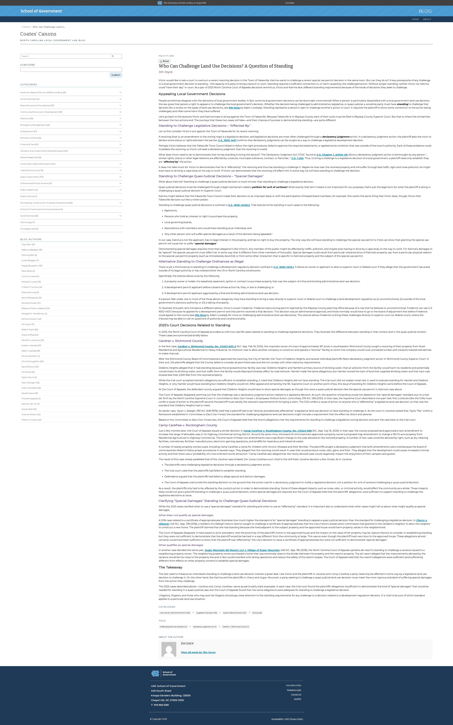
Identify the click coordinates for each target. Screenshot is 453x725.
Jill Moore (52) (28, 372)
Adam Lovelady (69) (30, 351)
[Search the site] (112, 56)
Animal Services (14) (29, 99)
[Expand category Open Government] (120, 177)
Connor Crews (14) (30, 276)
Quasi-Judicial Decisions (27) (234, 613)
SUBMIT (115, 75)
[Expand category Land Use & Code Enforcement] (120, 164)
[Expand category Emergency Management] (120, 125)
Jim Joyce (165, 72)
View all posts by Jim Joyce (198, 652)
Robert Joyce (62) (29, 329)
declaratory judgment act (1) (204, 626)
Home (26, 27)
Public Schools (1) (28, 196)
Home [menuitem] (415, 19)
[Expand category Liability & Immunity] (120, 170)
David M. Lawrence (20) (32, 340)
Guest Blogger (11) (30, 260)
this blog (234, 107)
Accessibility (289, 3)
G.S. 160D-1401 (227, 140)
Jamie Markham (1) (30, 356)
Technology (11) (27, 222)
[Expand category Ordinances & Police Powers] (120, 183)
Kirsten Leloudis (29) (31, 345)
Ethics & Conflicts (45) (30, 138)
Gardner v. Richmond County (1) (236, 626)
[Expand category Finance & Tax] (120, 144)
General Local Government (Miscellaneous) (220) (44, 151)
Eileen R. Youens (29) (31, 420)
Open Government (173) (32, 177)
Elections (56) (26, 118)
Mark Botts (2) (28, 271)
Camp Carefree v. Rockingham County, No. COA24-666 (277, 430)
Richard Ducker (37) (31, 303)
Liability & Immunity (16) (31, 170)
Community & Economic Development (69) (41, 112)
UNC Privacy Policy (294, 719)
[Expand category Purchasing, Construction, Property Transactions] (120, 203)
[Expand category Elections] (120, 118)
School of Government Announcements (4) (41, 209)
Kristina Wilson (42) (31, 414)
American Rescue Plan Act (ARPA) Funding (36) (43, 92)
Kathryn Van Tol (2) (30, 404)
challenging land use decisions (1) (173, 626)
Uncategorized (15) (29, 229)
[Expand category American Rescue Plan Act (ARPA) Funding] (120, 92)
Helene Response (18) (30, 157)
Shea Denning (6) (30, 292)
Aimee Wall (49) (29, 409)
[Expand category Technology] (120, 222)
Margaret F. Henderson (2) (34, 314)
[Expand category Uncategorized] (120, 229)
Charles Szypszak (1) (31, 398)
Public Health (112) (29, 190)
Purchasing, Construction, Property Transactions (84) (46, 203)
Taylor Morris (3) (29, 377)
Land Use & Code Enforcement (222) (175, 613)
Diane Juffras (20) (29, 335)
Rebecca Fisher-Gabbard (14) (35, 308)
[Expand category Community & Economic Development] (120, 112)
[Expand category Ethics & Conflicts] (120, 138)
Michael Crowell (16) (31, 282)
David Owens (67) (29, 393)
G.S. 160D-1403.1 (284, 267)
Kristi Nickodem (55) (31, 388)
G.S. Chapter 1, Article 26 (332, 154)
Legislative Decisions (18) (206, 613)
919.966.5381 (161, 705)
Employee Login (294, 690)
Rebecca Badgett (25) (31, 250)
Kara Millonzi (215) (30, 367)
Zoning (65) (257, 613)
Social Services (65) (29, 216)
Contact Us (296, 694)
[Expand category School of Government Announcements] (120, 209)
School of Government (41, 10)
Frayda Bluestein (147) (31, 266)
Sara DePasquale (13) (31, 298)
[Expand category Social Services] (120, 216)
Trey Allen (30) (28, 244)
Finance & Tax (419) (29, 144)
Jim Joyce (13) (27, 324)
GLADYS (297, 699)
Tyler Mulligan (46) (30, 383)
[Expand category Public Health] (120, 190)
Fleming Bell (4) (29, 255)
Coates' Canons (38, 34)
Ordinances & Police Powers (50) (36, 183)
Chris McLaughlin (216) (32, 361)
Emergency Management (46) (35, 125)
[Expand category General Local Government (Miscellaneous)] (120, 151)
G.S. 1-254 (297, 158)
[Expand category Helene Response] (120, 157)
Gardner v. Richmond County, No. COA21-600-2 (207, 346)
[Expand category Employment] (120, 131)
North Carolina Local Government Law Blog (53, 40)
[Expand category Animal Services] (120, 99)
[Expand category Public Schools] (120, 196)
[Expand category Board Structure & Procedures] (120, 105)
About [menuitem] (427, 19)
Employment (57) (28, 131)
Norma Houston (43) (31, 319)
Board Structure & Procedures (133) (37, 105)
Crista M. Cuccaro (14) (31, 287)
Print (165, 61)
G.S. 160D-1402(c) (239, 205)
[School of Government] (163, 673)
